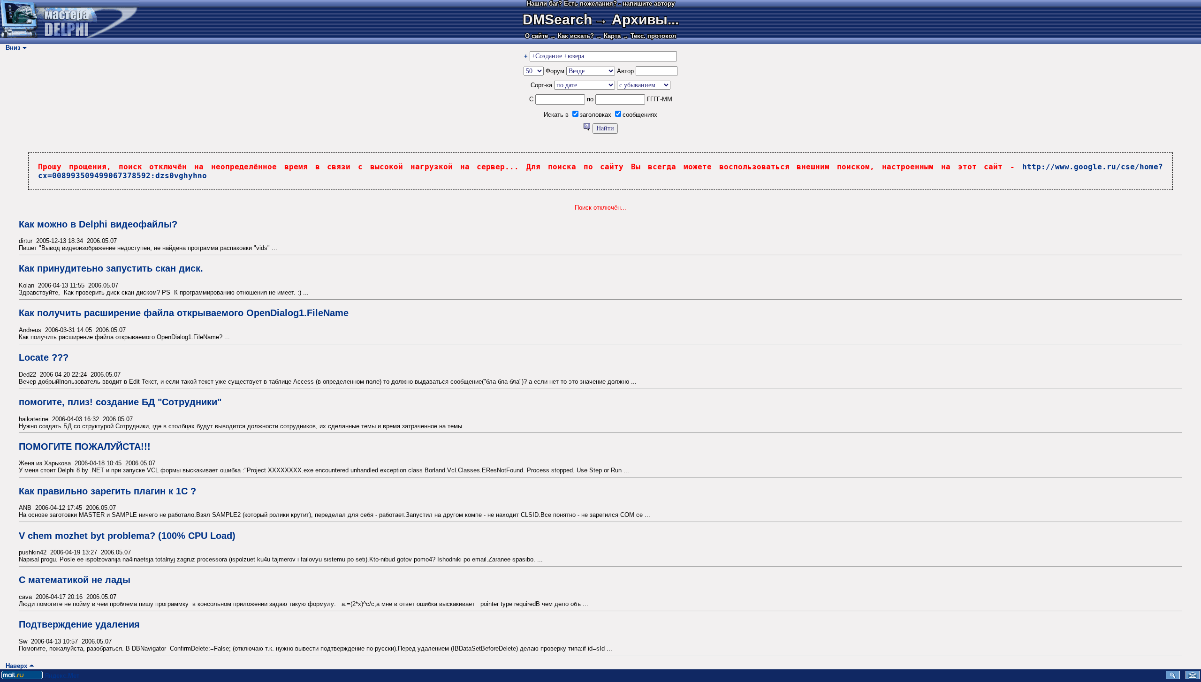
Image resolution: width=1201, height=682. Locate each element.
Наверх (14, 665)
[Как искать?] (588, 128)
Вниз (11, 47)
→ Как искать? (572, 35)
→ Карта (608, 35)
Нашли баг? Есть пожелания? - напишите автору (601, 3)
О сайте (536, 35)
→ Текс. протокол (649, 35)
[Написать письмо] (1193, 677)
